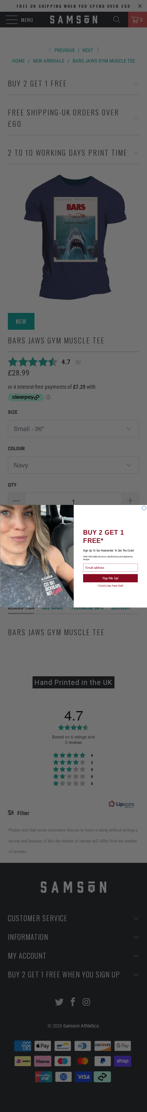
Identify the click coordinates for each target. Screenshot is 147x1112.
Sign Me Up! (110, 578)
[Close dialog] (144, 508)
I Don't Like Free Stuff (110, 585)
